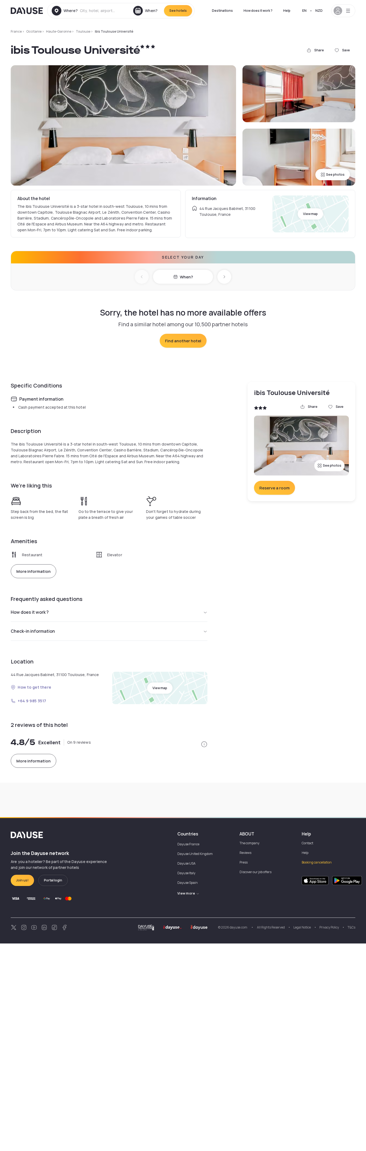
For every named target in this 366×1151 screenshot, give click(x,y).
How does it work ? (258, 10)
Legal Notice (302, 927)
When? (186, 277)
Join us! (22, 880)
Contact (307, 843)
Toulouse (83, 31)
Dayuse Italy (186, 873)
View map (310, 214)
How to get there (34, 687)
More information (33, 571)
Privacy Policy (329, 927)
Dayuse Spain (187, 882)
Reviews (245, 852)
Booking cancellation (317, 862)
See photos (335, 174)
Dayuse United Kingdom (195, 853)
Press (244, 862)
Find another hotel (183, 341)
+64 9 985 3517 (32, 700)
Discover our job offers (255, 872)
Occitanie (34, 31)
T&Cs (351, 927)
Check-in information (33, 631)
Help (286, 10)
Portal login (53, 880)
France (16, 31)
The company (249, 843)
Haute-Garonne (58, 31)
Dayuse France (188, 844)
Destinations (222, 10)
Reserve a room (274, 488)
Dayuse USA (186, 863)
